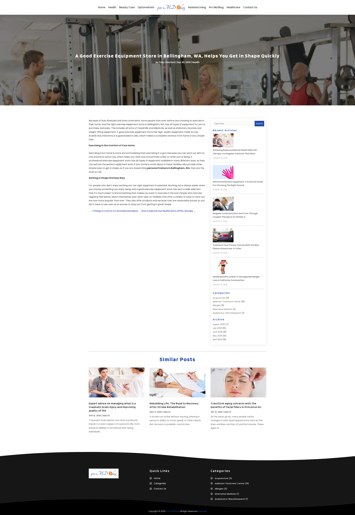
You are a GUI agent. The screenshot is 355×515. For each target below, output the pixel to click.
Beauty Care (127, 7)
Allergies (217, 305)
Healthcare (233, 7)
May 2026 (217, 335)
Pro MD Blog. (173, 511)
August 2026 (219, 324)
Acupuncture (219, 297)
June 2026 (218, 331)
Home (101, 7)
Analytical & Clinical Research (227, 313)
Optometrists (146, 7)
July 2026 (217, 328)
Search (259, 123)
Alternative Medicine (223, 309)
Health (112, 7)
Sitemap (203, 511)
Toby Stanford (167, 62)
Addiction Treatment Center (226, 301)
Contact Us (250, 7)
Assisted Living (197, 7)
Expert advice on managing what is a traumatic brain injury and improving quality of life (112, 407)
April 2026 (217, 339)
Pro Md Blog (216, 7)
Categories (160, 483)
